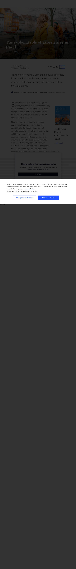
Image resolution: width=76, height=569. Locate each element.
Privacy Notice (20, 191)
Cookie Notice (29, 189)
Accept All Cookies (48, 198)
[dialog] (38, 191)
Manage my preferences (24, 198)
